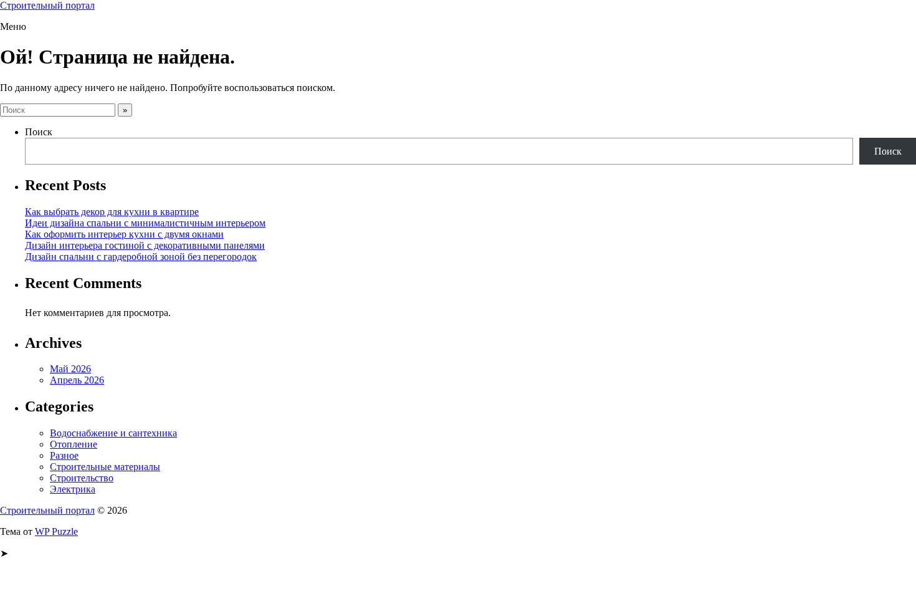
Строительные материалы (105, 466)
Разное (64, 455)
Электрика (72, 489)
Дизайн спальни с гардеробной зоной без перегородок (141, 256)
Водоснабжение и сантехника (113, 433)
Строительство (81, 478)
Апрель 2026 (77, 380)
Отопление (73, 444)
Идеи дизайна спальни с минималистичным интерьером (145, 223)
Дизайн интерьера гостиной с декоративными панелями (145, 245)
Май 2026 (70, 368)
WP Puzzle (56, 531)
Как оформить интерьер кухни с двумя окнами (124, 234)
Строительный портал (47, 5)
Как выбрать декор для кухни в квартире (112, 211)
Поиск (38, 132)
